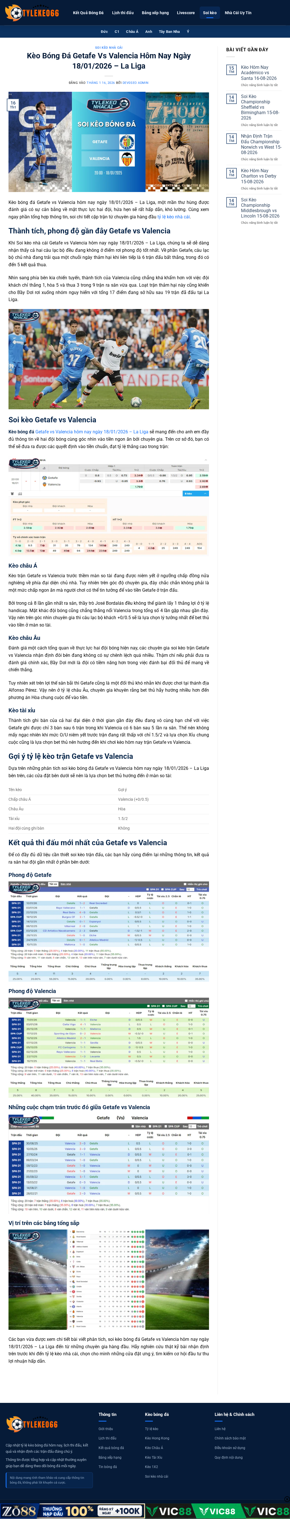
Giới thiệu (106, 1429)
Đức (104, 31)
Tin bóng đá (108, 1467)
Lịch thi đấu (123, 12)
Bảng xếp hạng (155, 12)
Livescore (186, 12)
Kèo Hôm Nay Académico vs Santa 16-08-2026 (259, 73)
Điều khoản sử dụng (230, 1448)
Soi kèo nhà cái (108, 48)
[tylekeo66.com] (32, 12)
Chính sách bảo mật (230, 1438)
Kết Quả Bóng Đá (88, 12)
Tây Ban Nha (169, 31)
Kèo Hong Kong (157, 1438)
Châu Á (132, 31)
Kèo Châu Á (154, 1448)
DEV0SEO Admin (136, 83)
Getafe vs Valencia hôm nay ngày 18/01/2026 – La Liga (78, 431)
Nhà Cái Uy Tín (238, 12)
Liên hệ (220, 1429)
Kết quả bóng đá (111, 1448)
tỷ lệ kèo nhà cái (173, 217)
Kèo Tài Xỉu (153, 1458)
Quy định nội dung (229, 1458)
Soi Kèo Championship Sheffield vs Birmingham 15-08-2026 (260, 107)
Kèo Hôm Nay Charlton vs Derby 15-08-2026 (258, 176)
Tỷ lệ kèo (151, 1429)
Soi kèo (210, 12)
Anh (148, 31)
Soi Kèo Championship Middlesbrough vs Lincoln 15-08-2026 (260, 208)
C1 (117, 31)
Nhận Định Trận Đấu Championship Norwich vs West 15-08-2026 (261, 144)
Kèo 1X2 (151, 1467)
